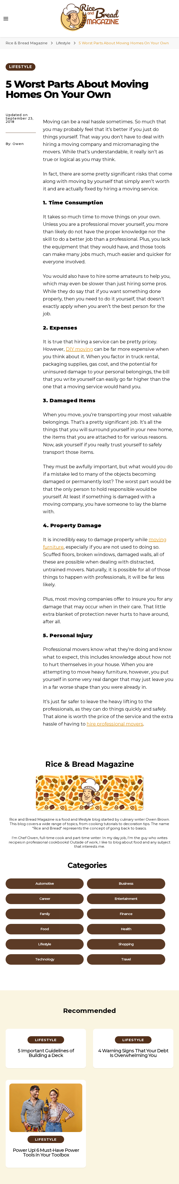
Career (44, 899)
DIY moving (79, 349)
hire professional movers (115, 724)
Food (45, 929)
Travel (126, 959)
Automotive (44, 883)
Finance (126, 914)
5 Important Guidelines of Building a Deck (46, 1053)
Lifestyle (20, 67)
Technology (44, 959)
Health (126, 929)
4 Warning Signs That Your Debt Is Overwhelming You (133, 1053)
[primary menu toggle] (5, 18)
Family (45, 914)
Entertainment (126, 899)
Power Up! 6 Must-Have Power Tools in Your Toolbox (46, 1152)
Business (126, 883)
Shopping (126, 944)
